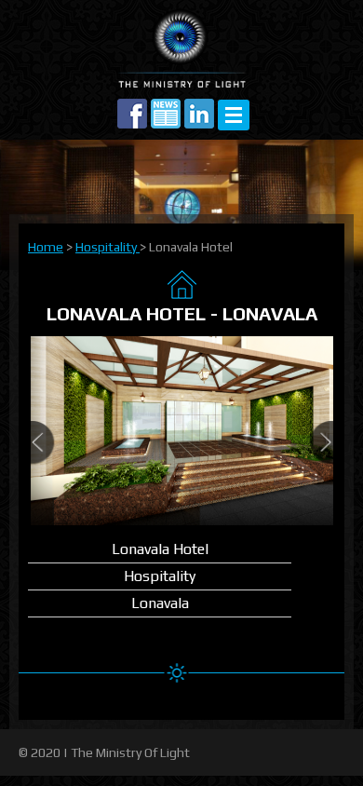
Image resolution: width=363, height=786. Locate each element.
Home (45, 246)
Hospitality (107, 246)
